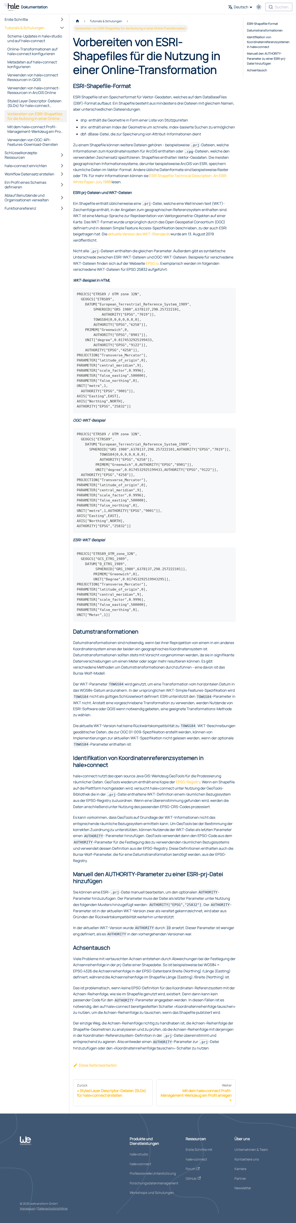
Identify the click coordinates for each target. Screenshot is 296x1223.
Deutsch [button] (241, 6)
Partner (240, 1178)
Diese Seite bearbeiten (98, 1065)
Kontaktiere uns (246, 1159)
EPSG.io (152, 263)
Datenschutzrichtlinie (52, 1208)
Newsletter (242, 1188)
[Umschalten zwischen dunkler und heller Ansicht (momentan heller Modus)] (258, 7)
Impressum (27, 1208)
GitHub (191, 1178)
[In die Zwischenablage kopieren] (230, 293)
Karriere (240, 1169)
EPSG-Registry (188, 781)
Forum (190, 1169)
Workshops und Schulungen (152, 1192)
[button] (34, 19)
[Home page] (77, 21)
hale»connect (140, 1164)
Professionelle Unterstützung (153, 1173)
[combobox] (278, 7)
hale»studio (139, 1154)
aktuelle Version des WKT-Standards (139, 234)
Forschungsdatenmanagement (154, 1183)
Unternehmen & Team (251, 1149)
